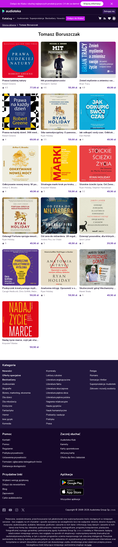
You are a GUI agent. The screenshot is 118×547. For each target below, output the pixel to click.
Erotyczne (7, 406)
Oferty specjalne (11, 375)
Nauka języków (53, 406)
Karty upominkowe (69, 448)
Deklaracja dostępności (14, 466)
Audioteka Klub (68, 439)
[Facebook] (4, 510)
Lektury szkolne (54, 375)
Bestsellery (50, 18)
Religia (93, 371)
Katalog (7, 18)
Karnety (64, 444)
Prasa (49, 423)
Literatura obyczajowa (57, 388)
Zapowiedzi (8, 493)
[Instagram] (16, 510)
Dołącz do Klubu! (75, 18)
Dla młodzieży (9, 401)
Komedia (6, 423)
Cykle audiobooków (12, 497)
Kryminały (51, 371)
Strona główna (9, 25)
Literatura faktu (53, 384)
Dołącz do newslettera (13, 484)
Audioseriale (23, 18)
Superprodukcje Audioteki (103, 384)
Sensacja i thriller (98, 379)
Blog (4, 489)
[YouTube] (10, 510)
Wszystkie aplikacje (70, 499)
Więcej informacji (91, 3)
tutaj (89, 545)
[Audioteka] (11, 11)
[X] (23, 510)
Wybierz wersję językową (15, 480)
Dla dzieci (7, 397)
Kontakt (6, 439)
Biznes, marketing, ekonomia (16, 392)
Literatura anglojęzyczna (58, 379)
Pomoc (5, 444)
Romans (94, 375)
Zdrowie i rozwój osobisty (103, 388)
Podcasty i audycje (55, 414)
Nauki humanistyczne (56, 410)
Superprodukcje (37, 18)
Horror (5, 414)
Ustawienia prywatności (14, 457)
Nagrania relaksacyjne (57, 401)
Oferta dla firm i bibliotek (72, 457)
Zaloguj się (109, 11)
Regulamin (7, 448)
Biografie (6, 388)
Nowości (61, 18)
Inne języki (7, 419)
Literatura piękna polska (58, 397)
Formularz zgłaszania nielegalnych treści (22, 461)
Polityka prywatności (12, 453)
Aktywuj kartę (67, 453)
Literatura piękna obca (57, 392)
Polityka (50, 419)
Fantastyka (7, 410)
